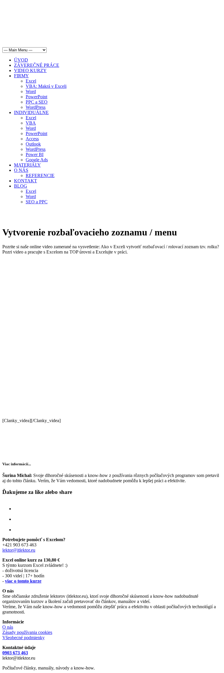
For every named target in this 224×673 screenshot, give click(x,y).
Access (32, 138)
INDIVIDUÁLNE (31, 112)
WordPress (36, 107)
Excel (31, 80)
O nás (7, 627)
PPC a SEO (37, 101)
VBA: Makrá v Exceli (46, 86)
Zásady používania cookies (27, 632)
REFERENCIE (40, 175)
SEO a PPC (37, 201)
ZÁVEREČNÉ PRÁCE (36, 65)
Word (31, 91)
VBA (31, 122)
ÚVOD (21, 59)
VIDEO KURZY (30, 70)
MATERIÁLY (27, 164)
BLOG (20, 185)
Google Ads (37, 159)
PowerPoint (36, 96)
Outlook (33, 143)
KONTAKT (25, 180)
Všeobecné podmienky (23, 637)
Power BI (34, 154)
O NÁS (21, 170)
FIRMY (21, 75)
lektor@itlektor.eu (18, 550)
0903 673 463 (15, 652)
